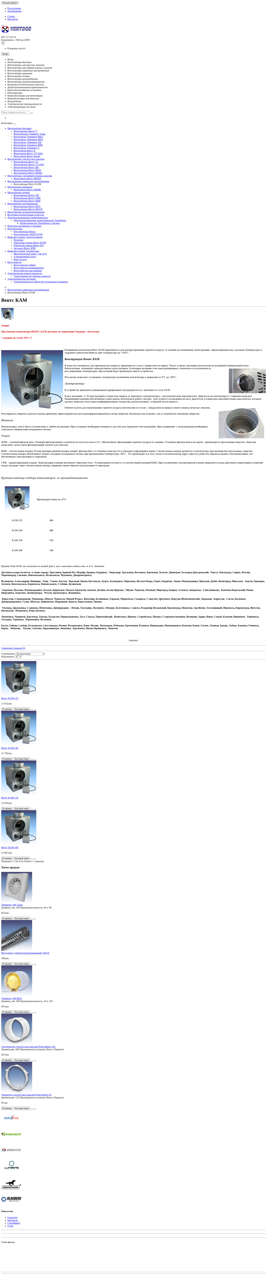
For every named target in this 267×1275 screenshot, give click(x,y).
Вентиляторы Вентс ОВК (27, 198)
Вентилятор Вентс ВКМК (27, 189)
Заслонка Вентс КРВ (25, 248)
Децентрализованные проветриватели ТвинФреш (40, 220)
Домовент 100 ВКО (11, 998)
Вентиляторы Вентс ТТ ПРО (29, 164)
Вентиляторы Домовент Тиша (29, 134)
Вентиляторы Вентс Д (25, 131)
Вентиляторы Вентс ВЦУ (27, 206)
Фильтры (18, 240)
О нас (10, 1225)
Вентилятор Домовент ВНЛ (28, 139)
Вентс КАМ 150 (9, 797)
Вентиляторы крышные (19, 187)
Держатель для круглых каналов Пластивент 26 (26, 1094)
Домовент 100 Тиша (12, 904)
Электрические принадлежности (24, 273)
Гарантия (12, 1217)
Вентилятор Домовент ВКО (28, 136)
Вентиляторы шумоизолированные (26, 212)
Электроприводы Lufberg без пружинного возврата (41, 281)
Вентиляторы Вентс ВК (26, 167)
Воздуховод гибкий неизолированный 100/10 (25, 953)
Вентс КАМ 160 (9, 847)
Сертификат (13, 1223)
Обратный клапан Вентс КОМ (30, 242)
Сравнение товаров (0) (13, 648)
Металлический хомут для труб (30, 254)
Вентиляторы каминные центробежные (28, 181)
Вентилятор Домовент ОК (27, 142)
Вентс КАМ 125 (9, 698)
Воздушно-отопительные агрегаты (25, 214)
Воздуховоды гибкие (25, 265)
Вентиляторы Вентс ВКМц (28, 173)
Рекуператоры (14, 228)
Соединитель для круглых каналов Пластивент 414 (28, 1046)
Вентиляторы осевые (18, 192)
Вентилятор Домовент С (27, 148)
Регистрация (14, 8)
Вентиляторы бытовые (19, 128)
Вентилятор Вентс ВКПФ (27, 178)
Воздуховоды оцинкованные (29, 267)
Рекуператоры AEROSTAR (28, 234)
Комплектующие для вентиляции (25, 237)
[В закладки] (32, 709)
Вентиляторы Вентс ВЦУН (28, 209)
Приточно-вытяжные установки (24, 226)
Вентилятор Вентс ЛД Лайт (28, 153)
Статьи (11, 16)
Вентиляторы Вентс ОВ (26, 195)
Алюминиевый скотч (25, 256)
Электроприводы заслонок (21, 279)
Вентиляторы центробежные (22, 203)
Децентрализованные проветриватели (27, 217)
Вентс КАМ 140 (9, 748)
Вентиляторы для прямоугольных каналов (29, 175)
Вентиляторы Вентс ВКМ (27, 170)
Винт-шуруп (20, 259)
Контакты (12, 19)
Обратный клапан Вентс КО (29, 245)
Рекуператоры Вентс (25, 231)
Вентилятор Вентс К (24, 150)
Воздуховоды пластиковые (28, 270)
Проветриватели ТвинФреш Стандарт (40, 223)
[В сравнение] (35, 709)
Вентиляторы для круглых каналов (25, 159)
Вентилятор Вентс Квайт (27, 156)
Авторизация (14, 11)
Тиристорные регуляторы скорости (32, 276)
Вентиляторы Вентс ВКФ (27, 201)
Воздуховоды (14, 262)
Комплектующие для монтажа (23, 251)
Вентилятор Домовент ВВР (28, 145)
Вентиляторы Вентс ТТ (26, 161)
